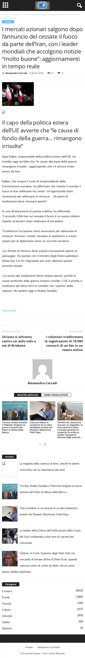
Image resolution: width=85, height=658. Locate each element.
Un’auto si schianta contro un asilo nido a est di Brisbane (19, 341)
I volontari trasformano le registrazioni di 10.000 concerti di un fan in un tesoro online (64, 343)
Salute (6, 622)
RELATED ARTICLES (27, 394)
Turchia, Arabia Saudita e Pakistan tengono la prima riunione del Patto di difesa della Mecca (14, 427)
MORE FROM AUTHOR (56, 394)
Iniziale (29, 647)
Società (6, 603)
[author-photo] (42, 369)
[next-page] (45, 444)
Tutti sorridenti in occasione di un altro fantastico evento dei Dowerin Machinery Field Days (41, 427)
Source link (9, 310)
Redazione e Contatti (49, 647)
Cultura (6, 609)
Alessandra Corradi (16, 73)
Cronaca (16, 14)
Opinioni (7, 628)
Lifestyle (7, 616)
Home (5, 14)
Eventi (6, 597)
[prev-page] (40, 444)
